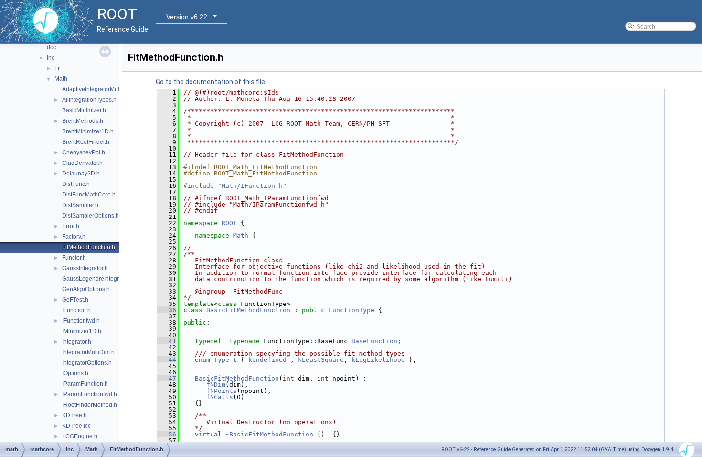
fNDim (215, 384)
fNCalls (219, 397)
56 (166, 434)
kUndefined (267, 359)
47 (166, 378)
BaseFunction (374, 341)
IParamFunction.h (85, 384)
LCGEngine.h (79, 436)
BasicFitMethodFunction (248, 310)
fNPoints (221, 390)
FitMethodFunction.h (88, 247)
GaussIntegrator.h (85, 268)
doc (51, 47)
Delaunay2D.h (81, 173)
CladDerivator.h (82, 163)
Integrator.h (76, 341)
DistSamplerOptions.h (90, 215)
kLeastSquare (321, 359)
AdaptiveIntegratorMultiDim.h (100, 89)
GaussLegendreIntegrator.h (97, 278)
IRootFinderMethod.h (89, 405)
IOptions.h (75, 373)
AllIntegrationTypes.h (89, 100)
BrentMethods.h (82, 121)
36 (166, 310)
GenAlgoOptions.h (86, 289)
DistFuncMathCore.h (89, 194)
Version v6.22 (186, 17)
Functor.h (74, 257)
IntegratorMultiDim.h (88, 352)
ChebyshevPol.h (83, 152)
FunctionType (351, 310)
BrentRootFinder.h (85, 142)
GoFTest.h (75, 299)
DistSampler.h (80, 205)
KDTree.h (74, 415)
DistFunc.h (76, 184)
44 (166, 359)
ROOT (229, 223)
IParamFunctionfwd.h (89, 394)
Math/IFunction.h (252, 185)
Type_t (225, 359)
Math (60, 79)
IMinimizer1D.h (81, 331)
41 (166, 341)
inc (50, 57)
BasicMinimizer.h (84, 110)
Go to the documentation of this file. (211, 82)
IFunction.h (76, 310)
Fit (57, 68)
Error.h (70, 226)
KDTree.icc (76, 426)
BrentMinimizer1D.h (88, 131)
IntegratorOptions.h (87, 362)
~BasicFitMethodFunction (269, 434)
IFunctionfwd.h (81, 320)
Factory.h (73, 236)
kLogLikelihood (378, 359)
